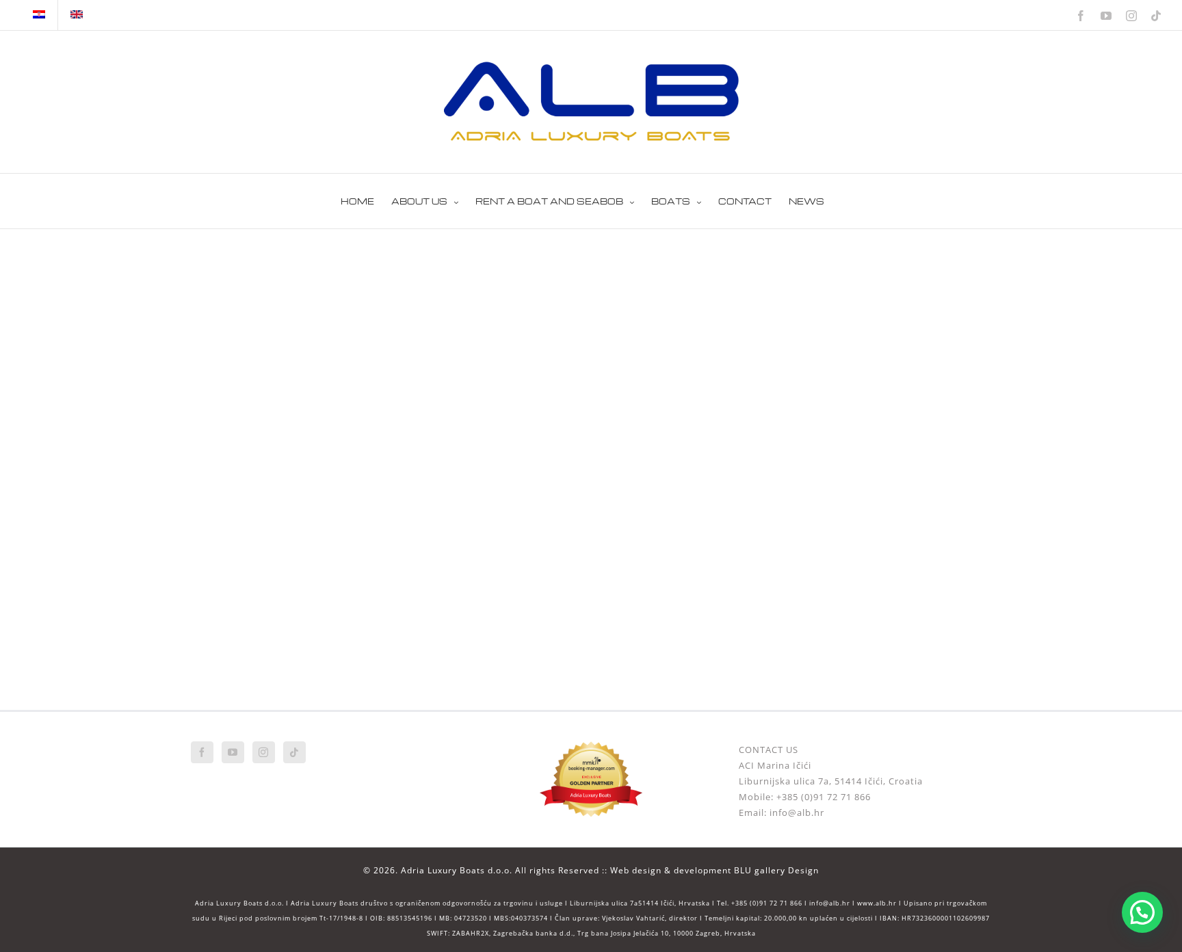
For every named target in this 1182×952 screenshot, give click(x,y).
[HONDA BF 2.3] (591, 452)
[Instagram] (263, 752)
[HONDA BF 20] (317, 264)
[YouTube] (233, 752)
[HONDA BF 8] (317, 452)
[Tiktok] (294, 752)
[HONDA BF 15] (591, 264)
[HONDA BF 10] (864, 264)
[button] (1142, 912)
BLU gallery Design (776, 870)
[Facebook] (202, 752)
